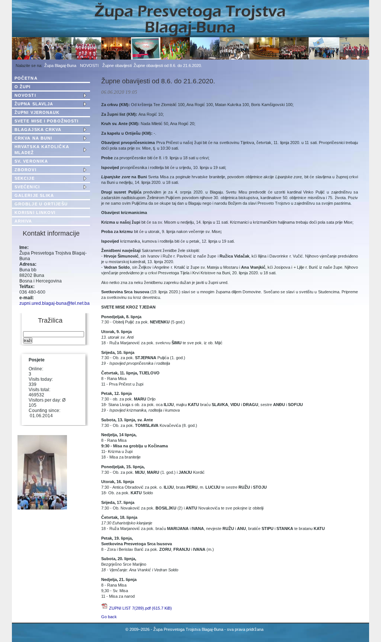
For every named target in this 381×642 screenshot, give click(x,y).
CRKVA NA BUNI (33, 138)
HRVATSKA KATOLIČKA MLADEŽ (42, 149)
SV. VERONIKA (31, 161)
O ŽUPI (23, 86)
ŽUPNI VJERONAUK (37, 112)
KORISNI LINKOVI (35, 212)
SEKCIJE (25, 178)
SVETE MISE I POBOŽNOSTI (47, 121)
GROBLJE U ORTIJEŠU (41, 204)
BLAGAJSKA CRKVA (38, 129)
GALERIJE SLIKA (34, 195)
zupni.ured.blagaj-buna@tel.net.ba (54, 303)
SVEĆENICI (27, 187)
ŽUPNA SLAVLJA (34, 104)
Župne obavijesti (117, 65)
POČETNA (26, 78)
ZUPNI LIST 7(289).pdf (140, 608)
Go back (109, 616)
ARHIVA (23, 221)
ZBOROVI (25, 169)
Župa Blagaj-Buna (60, 65)
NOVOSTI (89, 65)
